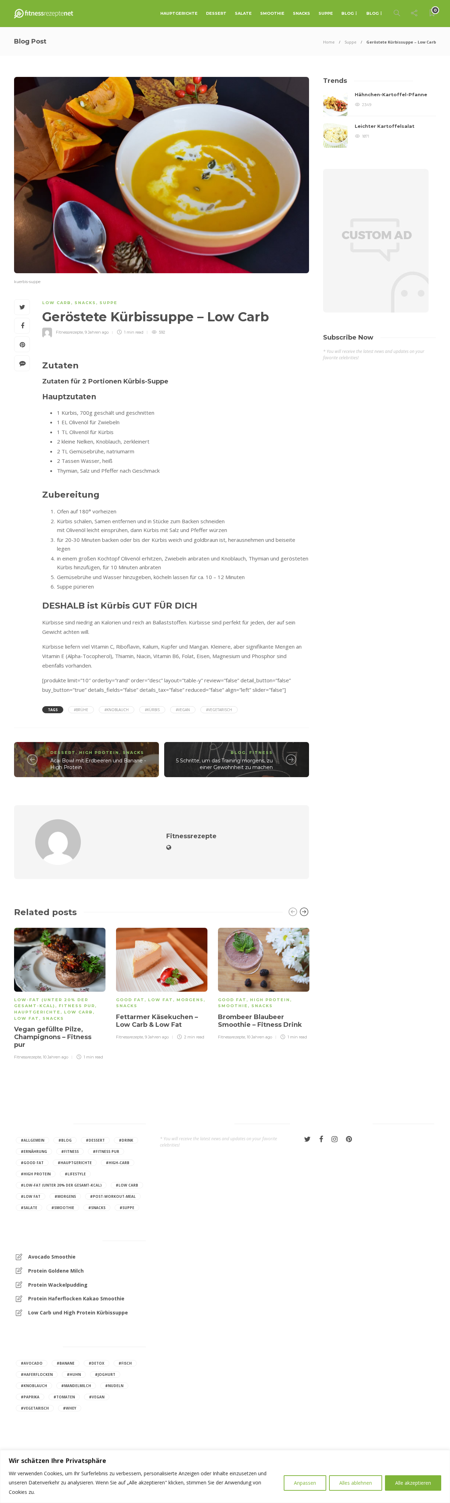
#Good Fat (32, 1162)
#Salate (29, 1207)
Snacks (301, 13)
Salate (243, 13)
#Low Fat (30, 1196)
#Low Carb (127, 1185)
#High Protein (36, 1173)
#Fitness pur (106, 1151)
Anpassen (305, 1482)
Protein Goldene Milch (56, 1270)
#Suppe (127, 1207)
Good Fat (130, 999)
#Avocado (32, 1363)
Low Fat (26, 1018)
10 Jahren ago (55, 1057)
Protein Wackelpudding (58, 1284)
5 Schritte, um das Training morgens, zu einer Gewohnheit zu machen (224, 763)
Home (329, 42)
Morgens (190, 999)
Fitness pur (77, 1005)
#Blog (65, 1140)
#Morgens (65, 1196)
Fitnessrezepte (69, 332)
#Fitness (70, 1151)
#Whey (69, 1408)
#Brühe (81, 709)
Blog (347, 13)
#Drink (126, 1140)
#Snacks (96, 1207)
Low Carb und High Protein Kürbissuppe (78, 1312)
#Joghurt (105, 1374)
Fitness (261, 752)
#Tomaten (64, 1396)
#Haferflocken (37, 1374)
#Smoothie (62, 1207)
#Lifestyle (75, 1173)
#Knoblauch (116, 709)
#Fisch (125, 1363)
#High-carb (117, 1162)
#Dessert (95, 1140)
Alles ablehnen (355, 1482)
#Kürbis (152, 709)
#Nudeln (114, 1385)
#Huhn (74, 1374)
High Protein (99, 752)
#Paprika (30, 1396)
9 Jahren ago (97, 332)
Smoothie (272, 13)
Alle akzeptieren (413, 1482)
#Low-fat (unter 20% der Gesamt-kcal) (61, 1185)
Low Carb (56, 302)
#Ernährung (34, 1151)
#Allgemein (32, 1140)
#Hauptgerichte (75, 1162)
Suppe (326, 13)
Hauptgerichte (179, 13)
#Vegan (183, 709)
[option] (60, 993)
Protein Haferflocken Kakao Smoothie (76, 1298)
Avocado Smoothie (52, 1256)
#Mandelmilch (76, 1385)
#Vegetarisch (219, 709)
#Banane (66, 1363)
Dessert (216, 13)
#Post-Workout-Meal (113, 1196)
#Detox (96, 1363)
